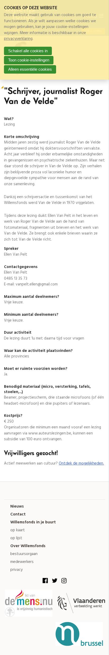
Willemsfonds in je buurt (33, 522)
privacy (16, 570)
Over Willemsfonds (28, 546)
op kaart (17, 530)
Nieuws (17, 507)
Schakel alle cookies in (28, 51)
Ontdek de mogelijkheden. (81, 463)
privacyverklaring (18, 39)
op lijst (16, 538)
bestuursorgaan (24, 554)
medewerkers (22, 562)
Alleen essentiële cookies (30, 69)
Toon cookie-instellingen (28, 60)
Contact (18, 514)
